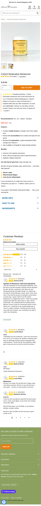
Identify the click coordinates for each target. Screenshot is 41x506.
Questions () (17, 274)
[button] (5, 76)
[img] (13, 279)
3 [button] (20, 417)
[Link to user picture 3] (8, 319)
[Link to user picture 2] (6, 319)
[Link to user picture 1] (4, 319)
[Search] (37, 13)
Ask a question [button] (20, 249)
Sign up (6, 447)
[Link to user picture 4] (10, 319)
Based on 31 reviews (9, 242)
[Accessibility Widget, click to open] (3, 502)
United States (9, 485)
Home (3, 19)
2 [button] (16, 417)
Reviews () (7, 274)
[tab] (20, 197)
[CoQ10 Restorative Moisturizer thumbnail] (4, 66)
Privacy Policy (5, 497)
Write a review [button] (20, 244)
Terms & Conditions (16, 497)
